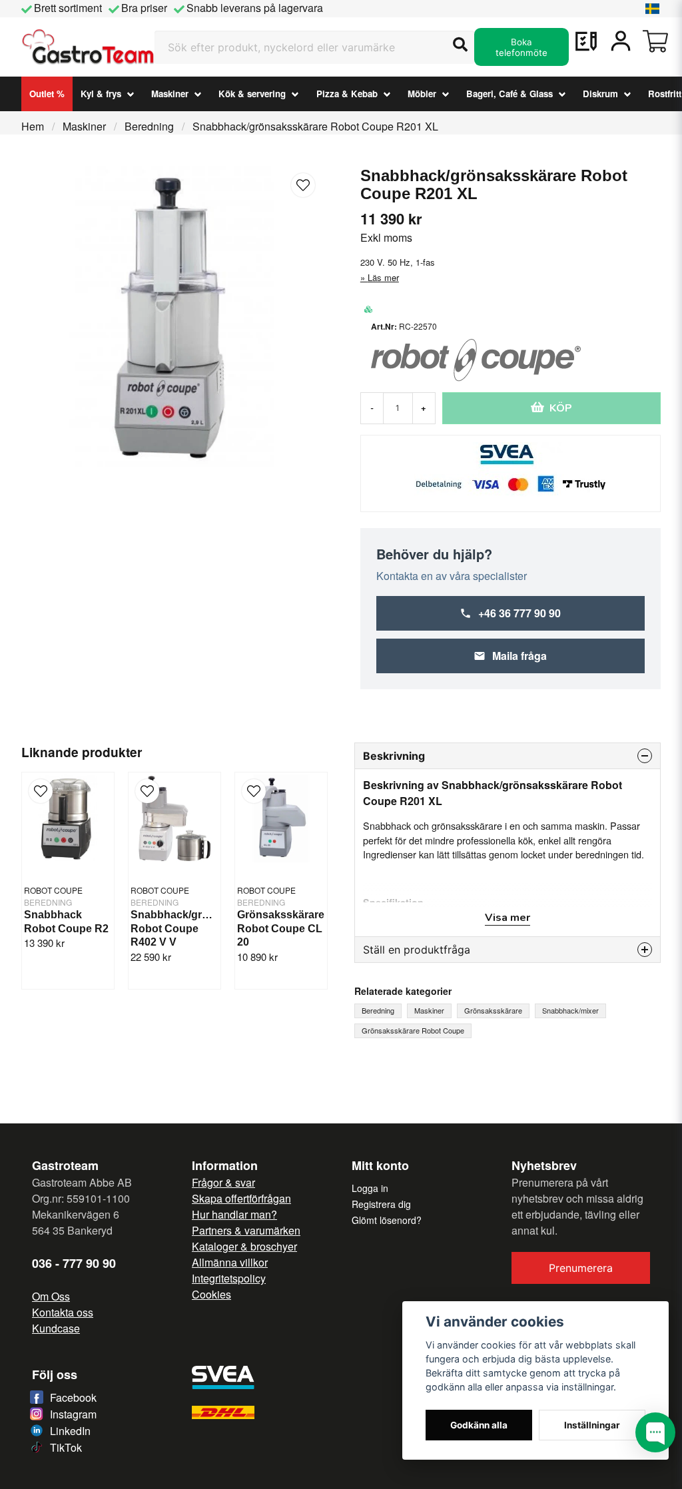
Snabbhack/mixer (570, 1010)
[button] (653, 9)
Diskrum (600, 93)
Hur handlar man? (234, 1214)
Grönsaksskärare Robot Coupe (413, 1030)
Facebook (73, 1397)
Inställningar (592, 1425)
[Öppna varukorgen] (655, 41)
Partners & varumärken (246, 1230)
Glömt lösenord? (387, 1220)
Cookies (211, 1294)
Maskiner (169, 93)
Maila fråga (519, 655)
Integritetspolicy (229, 1278)
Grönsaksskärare (493, 1010)
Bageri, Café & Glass (509, 93)
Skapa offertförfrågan (241, 1198)
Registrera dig (381, 1204)
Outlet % (47, 93)
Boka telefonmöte (521, 47)
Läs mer (383, 277)
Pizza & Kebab (347, 93)
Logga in (370, 1188)
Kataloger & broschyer (244, 1246)
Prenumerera (581, 1268)
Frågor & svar (223, 1182)
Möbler (422, 93)
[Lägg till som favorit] (586, 41)
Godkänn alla (479, 1425)
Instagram (73, 1414)
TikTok (66, 1447)
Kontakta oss (62, 1312)
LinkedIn (70, 1430)
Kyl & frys (101, 93)
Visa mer (507, 917)
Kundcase (56, 1328)
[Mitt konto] (620, 41)
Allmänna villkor (230, 1262)
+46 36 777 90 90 (519, 613)
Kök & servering (252, 93)
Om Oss (51, 1296)
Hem (32, 126)
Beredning (149, 126)
